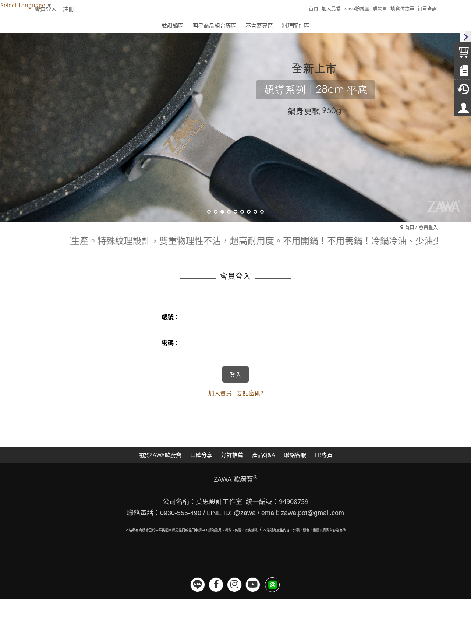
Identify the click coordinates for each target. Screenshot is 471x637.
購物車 (380, 8)
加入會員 (220, 393)
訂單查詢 (427, 8)
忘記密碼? (250, 393)
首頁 (409, 227)
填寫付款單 (402, 8)
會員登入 (428, 227)
